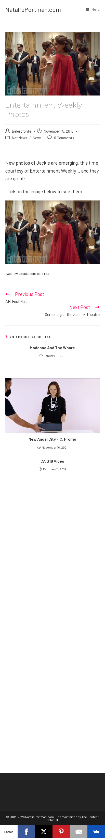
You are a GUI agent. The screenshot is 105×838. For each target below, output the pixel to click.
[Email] (79, 831)
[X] (43, 831)
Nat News (19, 137)
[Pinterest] (61, 831)
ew (16, 273)
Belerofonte (21, 131)
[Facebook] (26, 831)
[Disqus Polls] (52, 548)
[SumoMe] (96, 831)
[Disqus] (52, 676)
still (45, 273)
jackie (23, 273)
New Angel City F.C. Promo (52, 439)
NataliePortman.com (33, 9)
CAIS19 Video (52, 461)
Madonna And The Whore (52, 347)
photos (35, 273)
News (37, 137)
